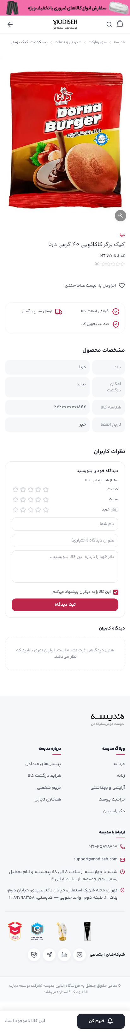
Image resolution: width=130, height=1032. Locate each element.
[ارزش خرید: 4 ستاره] (23, 510)
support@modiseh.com (95, 859)
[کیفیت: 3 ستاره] (30, 489)
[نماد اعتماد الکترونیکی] (113, 931)
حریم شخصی (49, 788)
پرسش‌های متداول (43, 764)
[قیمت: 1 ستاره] (46, 499)
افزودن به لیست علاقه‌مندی (90, 285)
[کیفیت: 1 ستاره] (46, 489)
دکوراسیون (114, 811)
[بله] (34, 954)
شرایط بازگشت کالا (44, 776)
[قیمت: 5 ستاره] (15, 499)
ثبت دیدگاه (65, 604)
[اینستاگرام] (79, 954)
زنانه (121, 776)
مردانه (119, 764)
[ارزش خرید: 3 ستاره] (30, 510)
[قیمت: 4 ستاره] (23, 499)
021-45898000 (102, 846)
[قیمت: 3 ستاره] (30, 499)
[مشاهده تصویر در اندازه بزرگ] (65, 138)
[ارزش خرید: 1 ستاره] (46, 510)
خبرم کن (96, 1021)
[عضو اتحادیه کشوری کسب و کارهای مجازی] (37, 931)
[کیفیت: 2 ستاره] (38, 489)
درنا (122, 235)
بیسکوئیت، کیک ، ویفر (29, 42)
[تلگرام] (49, 954)
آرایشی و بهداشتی (108, 788)
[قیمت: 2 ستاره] (38, 499)
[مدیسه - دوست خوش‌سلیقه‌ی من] (65, 24)
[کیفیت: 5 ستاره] (15, 489)
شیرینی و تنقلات (68, 42)
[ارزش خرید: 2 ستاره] (38, 510)
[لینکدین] (64, 954)
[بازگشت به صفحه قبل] (10, 24)
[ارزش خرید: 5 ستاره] (15, 510)
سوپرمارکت (97, 42)
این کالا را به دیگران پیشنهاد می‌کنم (81, 592)
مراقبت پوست (111, 799)
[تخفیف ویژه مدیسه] (65, 8)
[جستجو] (109, 24)
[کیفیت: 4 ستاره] (23, 489)
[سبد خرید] (120, 23)
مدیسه (119, 42)
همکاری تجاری (47, 799)
